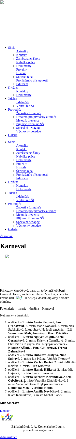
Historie (21, 73)
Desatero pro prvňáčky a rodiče (36, 116)
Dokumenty (23, 66)
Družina (13, 87)
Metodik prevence (27, 120)
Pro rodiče (14, 109)
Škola (11, 47)
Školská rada (24, 76)
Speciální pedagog (28, 127)
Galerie (12, 135)
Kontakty (22, 91)
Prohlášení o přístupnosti (32, 80)
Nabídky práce (25, 62)
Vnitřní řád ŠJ (25, 106)
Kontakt (21, 55)
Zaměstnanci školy (28, 58)
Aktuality (22, 51)
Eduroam (22, 84)
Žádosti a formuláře (28, 113)
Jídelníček (22, 102)
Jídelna (12, 98)
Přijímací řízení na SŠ (30, 124)
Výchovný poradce (28, 131)
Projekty (21, 69)
